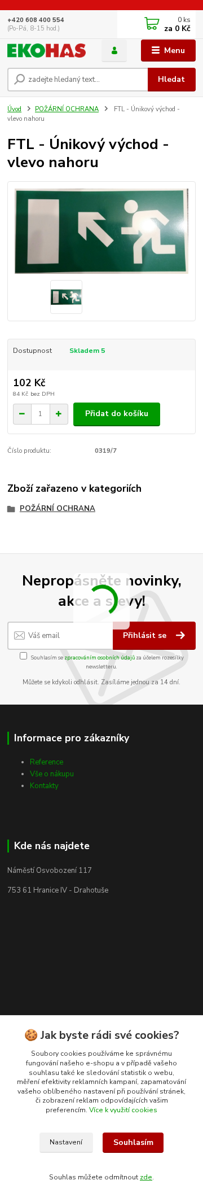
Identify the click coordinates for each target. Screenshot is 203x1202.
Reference (46, 762)
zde (146, 1177)
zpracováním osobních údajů (99, 657)
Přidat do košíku (116, 413)
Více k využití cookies (123, 1109)
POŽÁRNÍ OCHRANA (67, 109)
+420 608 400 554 (35, 20)
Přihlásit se (146, 635)
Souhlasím (133, 1142)
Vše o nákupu (52, 774)
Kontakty (44, 786)
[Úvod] (46, 50)
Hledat (171, 79)
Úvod (14, 109)
